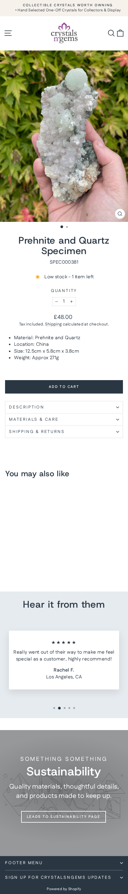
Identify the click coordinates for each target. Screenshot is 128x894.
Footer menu (24, 863)
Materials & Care (34, 420)
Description (26, 407)
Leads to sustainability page (63, 816)
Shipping (53, 324)
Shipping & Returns (37, 432)
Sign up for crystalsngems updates (58, 878)
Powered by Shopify (64, 889)
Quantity (64, 291)
